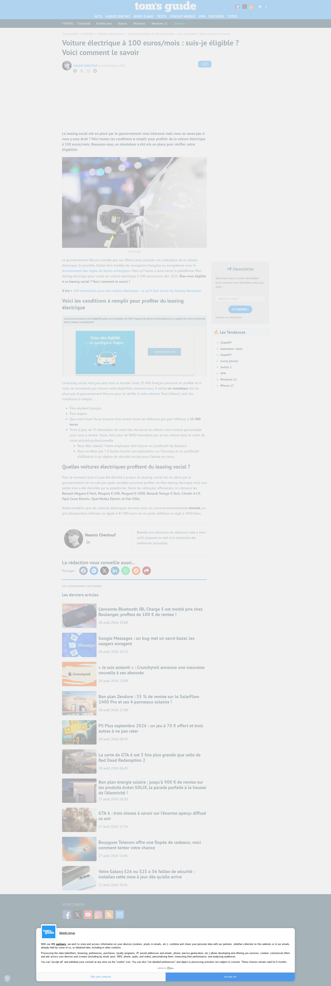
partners (61, 944)
